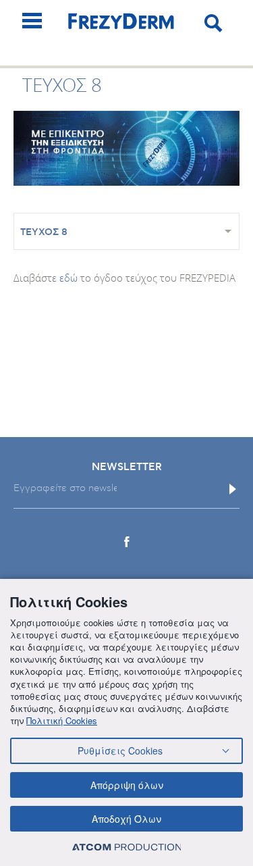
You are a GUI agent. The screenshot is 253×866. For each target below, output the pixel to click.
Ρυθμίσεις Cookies (120, 750)
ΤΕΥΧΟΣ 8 (43, 232)
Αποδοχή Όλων (126, 818)
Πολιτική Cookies (61, 720)
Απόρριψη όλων (126, 785)
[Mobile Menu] (32, 20)
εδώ (68, 277)
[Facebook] (127, 542)
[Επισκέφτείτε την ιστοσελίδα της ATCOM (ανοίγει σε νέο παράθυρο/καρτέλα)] (126, 846)
